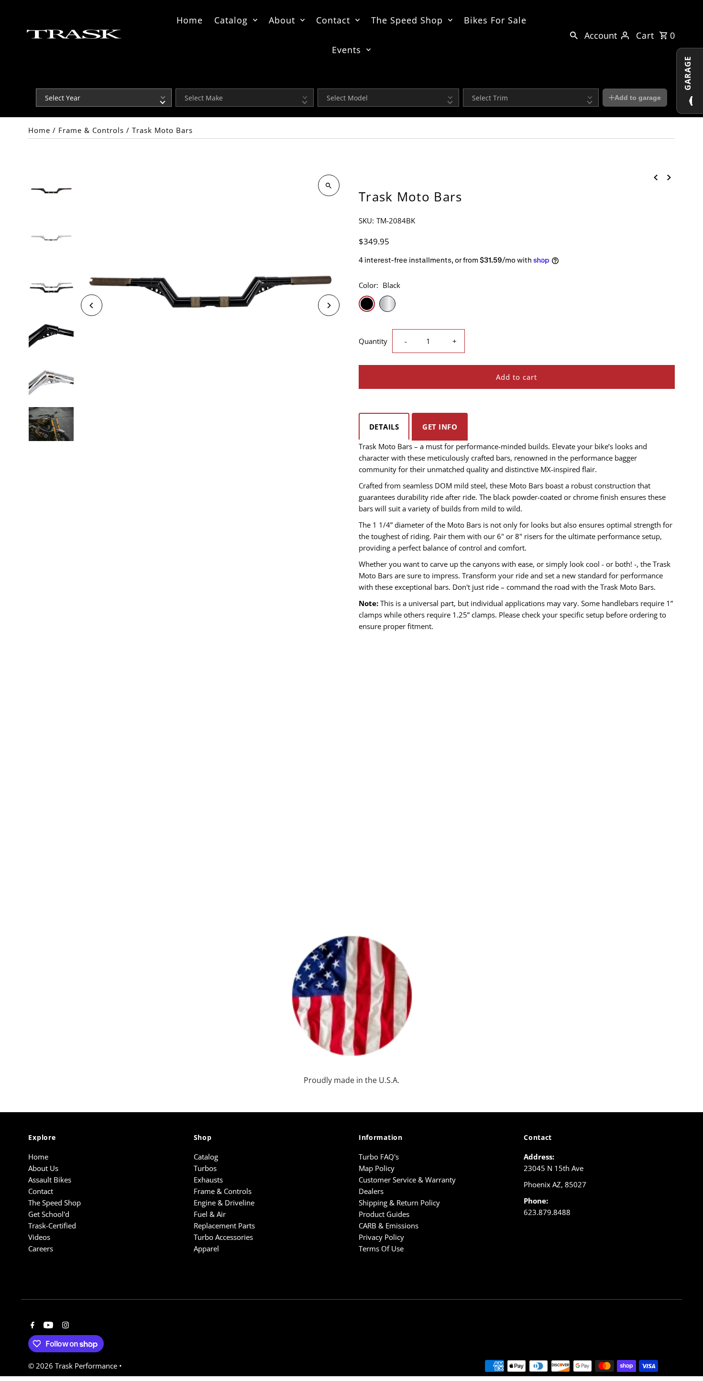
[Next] (329, 305)
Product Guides (384, 1214)
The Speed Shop (407, 20)
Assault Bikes (49, 1179)
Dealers (371, 1191)
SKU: (366, 220)
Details (384, 426)
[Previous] (91, 305)
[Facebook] (31, 1325)
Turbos (205, 1168)
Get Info (439, 426)
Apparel (206, 1248)
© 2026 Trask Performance (73, 1365)
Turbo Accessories (223, 1237)
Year (42, 82)
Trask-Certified (52, 1225)
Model (326, 82)
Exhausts (208, 1179)
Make (183, 82)
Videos (39, 1237)
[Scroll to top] (682, 1356)
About (282, 20)
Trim (468, 82)
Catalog (231, 20)
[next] (669, 176)
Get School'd (48, 1214)
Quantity (373, 341)
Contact (333, 20)
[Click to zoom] (329, 185)
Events (346, 49)
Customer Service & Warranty (407, 1179)
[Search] (574, 34)
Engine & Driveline (224, 1202)
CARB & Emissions (388, 1225)
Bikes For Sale (495, 20)
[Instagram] (64, 1325)
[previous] (655, 176)
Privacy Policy (381, 1237)
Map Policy (377, 1168)
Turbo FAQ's (379, 1156)
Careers (40, 1248)
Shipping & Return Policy (399, 1202)
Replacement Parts (224, 1225)
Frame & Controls (91, 130)
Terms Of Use (381, 1248)
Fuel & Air (210, 1214)
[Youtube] (47, 1325)
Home (189, 20)
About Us (43, 1168)
